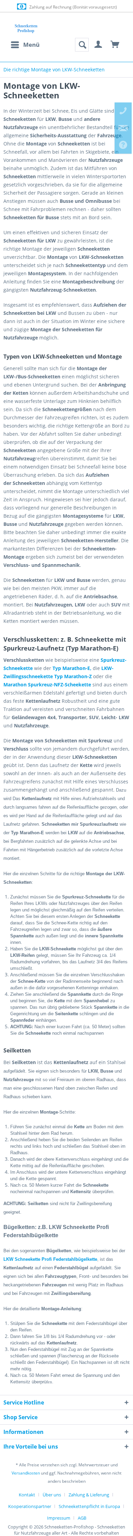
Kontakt (27, 1495)
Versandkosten (26, 1473)
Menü (31, 44)
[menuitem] (25, 45)
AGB (82, 1518)
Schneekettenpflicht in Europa (89, 1506)
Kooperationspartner (29, 1506)
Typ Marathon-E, (72, 668)
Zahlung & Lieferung (89, 1495)
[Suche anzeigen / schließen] (82, 45)
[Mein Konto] (98, 45)
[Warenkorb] (115, 45)
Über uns (52, 1495)
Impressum (58, 1518)
